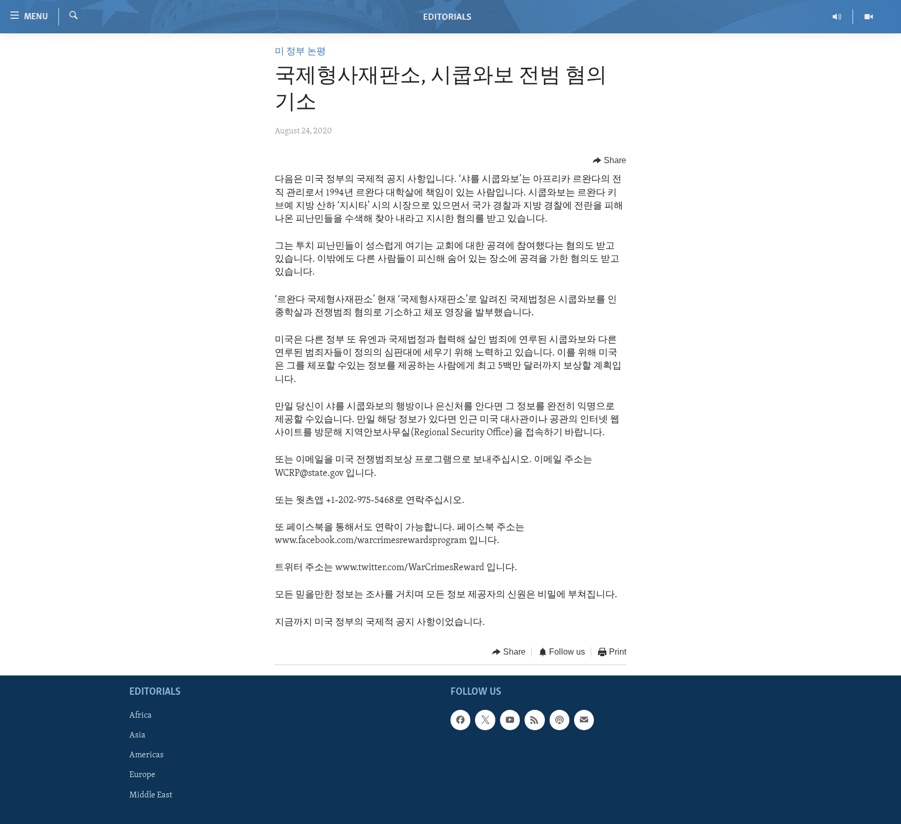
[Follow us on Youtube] (510, 720)
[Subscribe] (584, 720)
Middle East (150, 795)
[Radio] (837, 16)
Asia (137, 736)
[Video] (868, 16)
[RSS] (534, 720)
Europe (142, 775)
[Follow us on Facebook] (460, 720)
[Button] (609, 160)
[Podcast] (559, 720)
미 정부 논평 (300, 52)
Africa (140, 716)
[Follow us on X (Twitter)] (485, 720)
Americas (146, 756)
